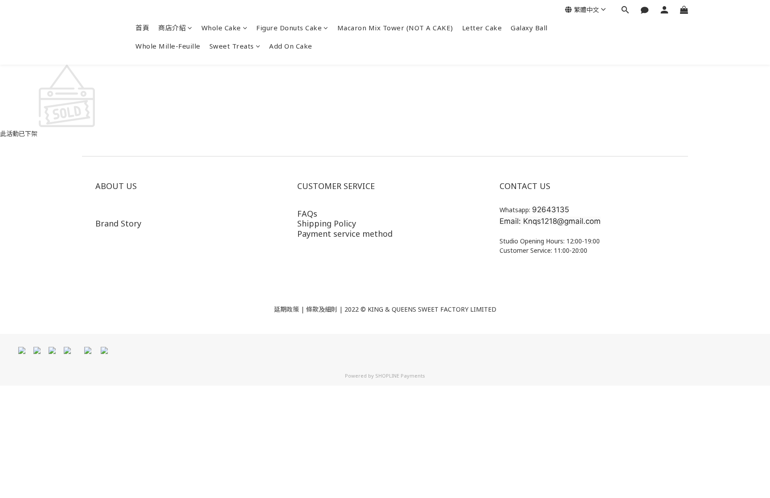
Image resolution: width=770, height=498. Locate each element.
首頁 (142, 27)
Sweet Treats (231, 45)
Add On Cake (290, 45)
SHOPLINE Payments (400, 375)
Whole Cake (221, 27)
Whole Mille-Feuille (168, 45)
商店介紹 (172, 27)
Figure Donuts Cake (289, 27)
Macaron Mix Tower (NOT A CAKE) (395, 27)
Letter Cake (482, 27)
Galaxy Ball (529, 27)
